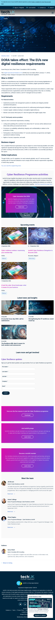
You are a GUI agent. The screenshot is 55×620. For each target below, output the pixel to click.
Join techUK (32, 7)
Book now (21, 207)
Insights (6, 18)
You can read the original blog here (11, 166)
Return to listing (7, 563)
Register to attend (40, 615)
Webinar (4, 258)
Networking (32, 258)
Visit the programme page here (43, 184)
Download (27, 415)
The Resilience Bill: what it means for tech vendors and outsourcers (13, 344)
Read (10, 494)
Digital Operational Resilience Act (13, 73)
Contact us (43, 7)
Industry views (5, 56)
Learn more (27, 437)
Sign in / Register (19, 7)
